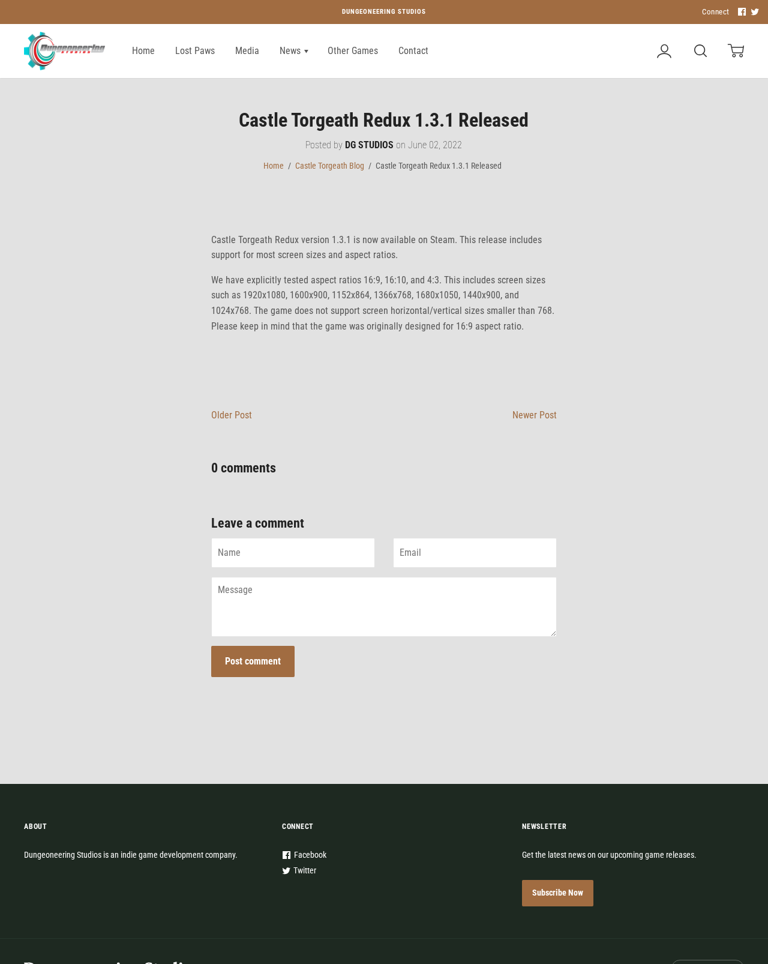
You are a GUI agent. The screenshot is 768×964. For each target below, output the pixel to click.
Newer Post (534, 415)
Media (247, 50)
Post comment (253, 661)
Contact (413, 50)
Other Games (353, 50)
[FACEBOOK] (740, 12)
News (291, 50)
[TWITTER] (753, 12)
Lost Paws (195, 50)
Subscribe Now (557, 892)
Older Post (231, 415)
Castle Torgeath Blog (329, 165)
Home (143, 50)
